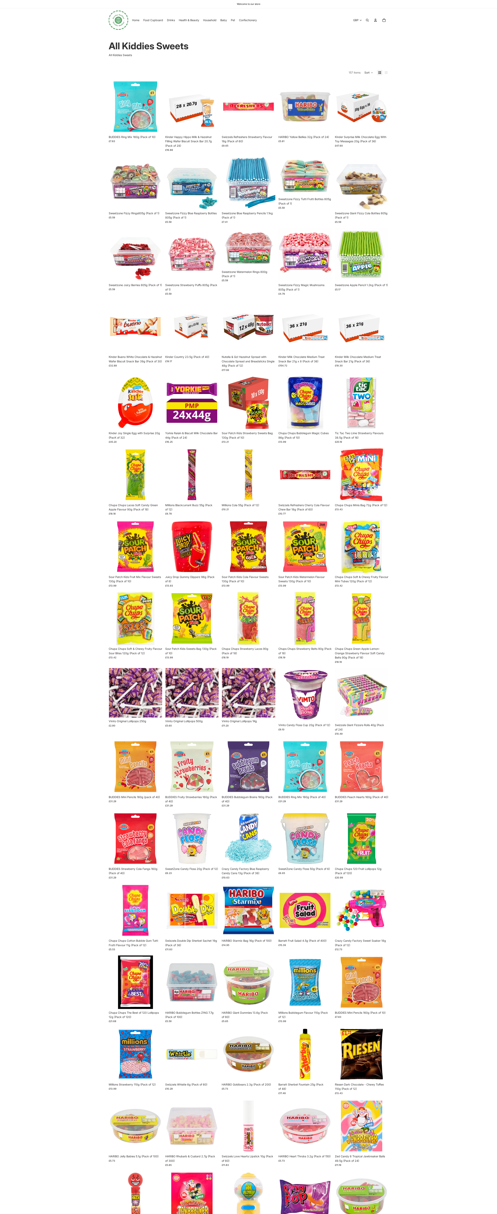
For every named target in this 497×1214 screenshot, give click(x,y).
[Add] (156, 127)
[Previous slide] (114, 106)
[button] (368, 72)
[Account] (375, 20)
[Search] (367, 20)
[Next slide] (156, 106)
